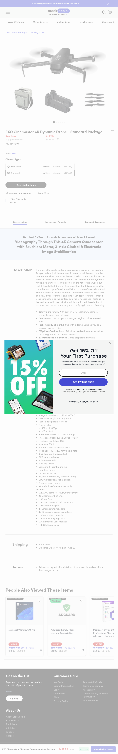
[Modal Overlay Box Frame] (59, 377)
